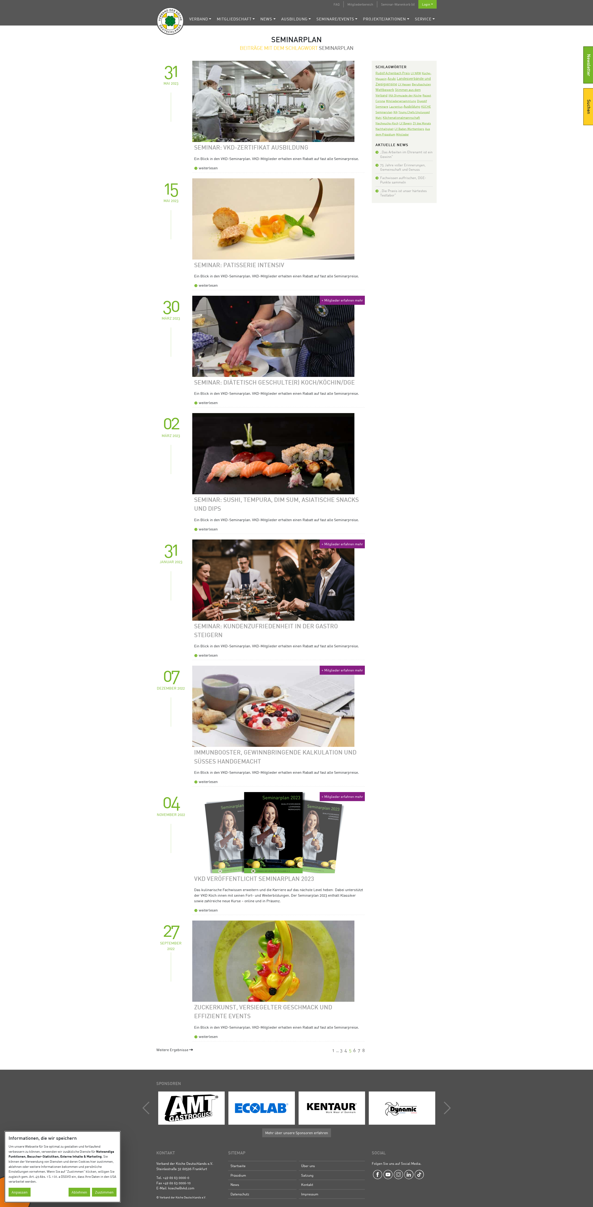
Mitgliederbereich (360, 4)
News (266, 18)
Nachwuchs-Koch (386, 123)
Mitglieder (402, 134)
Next (446, 1108)
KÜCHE (426, 106)
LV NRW (416, 73)
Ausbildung (294, 18)
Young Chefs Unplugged (414, 112)
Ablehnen (79, 1192)
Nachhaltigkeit (384, 129)
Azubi (392, 78)
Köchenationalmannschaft (401, 117)
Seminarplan (383, 112)
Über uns (308, 1166)
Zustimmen (104, 1192)
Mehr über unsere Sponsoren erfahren (296, 1132)
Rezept (427, 95)
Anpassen (20, 1192)
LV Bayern (405, 123)
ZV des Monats (422, 123)
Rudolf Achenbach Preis (392, 73)
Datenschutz (239, 1194)
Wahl (378, 117)
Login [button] (426, 4)
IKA (395, 112)
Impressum (309, 1194)
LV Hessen (404, 84)
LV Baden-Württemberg (409, 129)
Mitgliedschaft (234, 18)
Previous (147, 1108)
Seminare (381, 106)
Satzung (307, 1175)
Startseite (238, 1166)
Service (423, 18)
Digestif (422, 101)
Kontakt (307, 1184)
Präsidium (238, 1175)
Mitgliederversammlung (401, 101)
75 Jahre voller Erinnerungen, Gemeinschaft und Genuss (403, 167)
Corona (380, 101)
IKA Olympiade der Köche (405, 95)
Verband (198, 18)
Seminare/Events (335, 18)
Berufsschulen (421, 84)
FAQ (337, 4)
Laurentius (396, 106)
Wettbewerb (384, 89)
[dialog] (62, 1166)
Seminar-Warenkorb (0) (398, 4)
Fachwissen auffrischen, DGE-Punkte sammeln (403, 180)
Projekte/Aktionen (384, 18)
